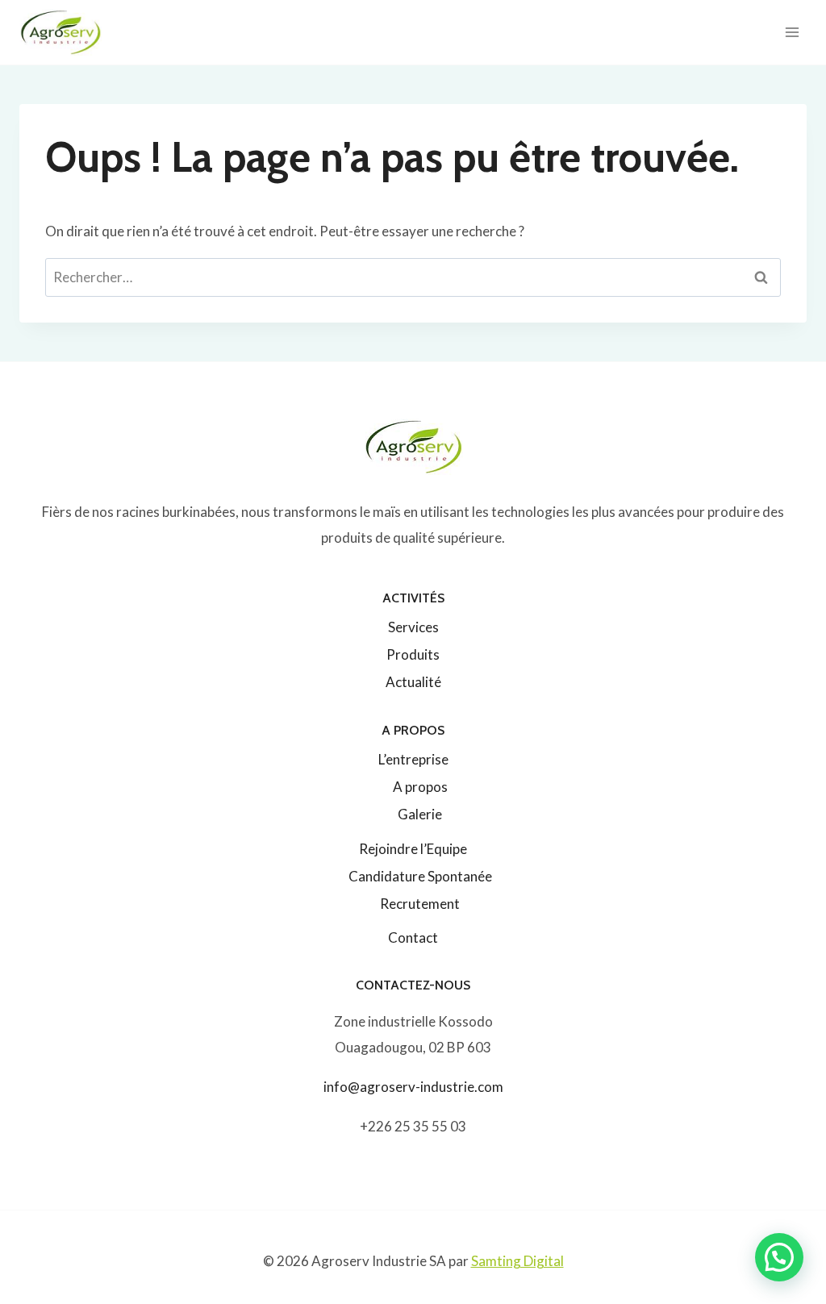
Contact (413, 937)
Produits (413, 654)
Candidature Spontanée (420, 876)
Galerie (420, 814)
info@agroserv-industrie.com (413, 1086)
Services (413, 627)
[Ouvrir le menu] (792, 31)
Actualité (413, 681)
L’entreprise (413, 759)
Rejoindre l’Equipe (413, 848)
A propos (420, 786)
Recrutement (420, 903)
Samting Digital (517, 1260)
